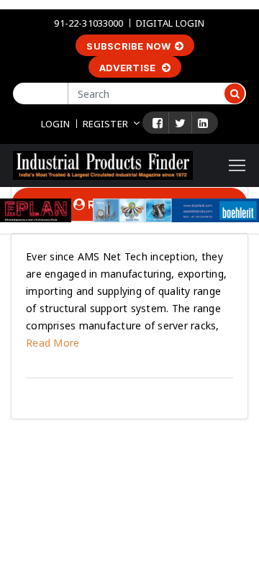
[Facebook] (158, 123)
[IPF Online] (103, 164)
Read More (52, 343)
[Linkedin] (203, 123)
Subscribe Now (128, 46)
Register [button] (105, 123)
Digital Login (170, 23)
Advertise (128, 67)
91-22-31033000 (88, 23)
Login (56, 123)
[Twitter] (180, 123)
